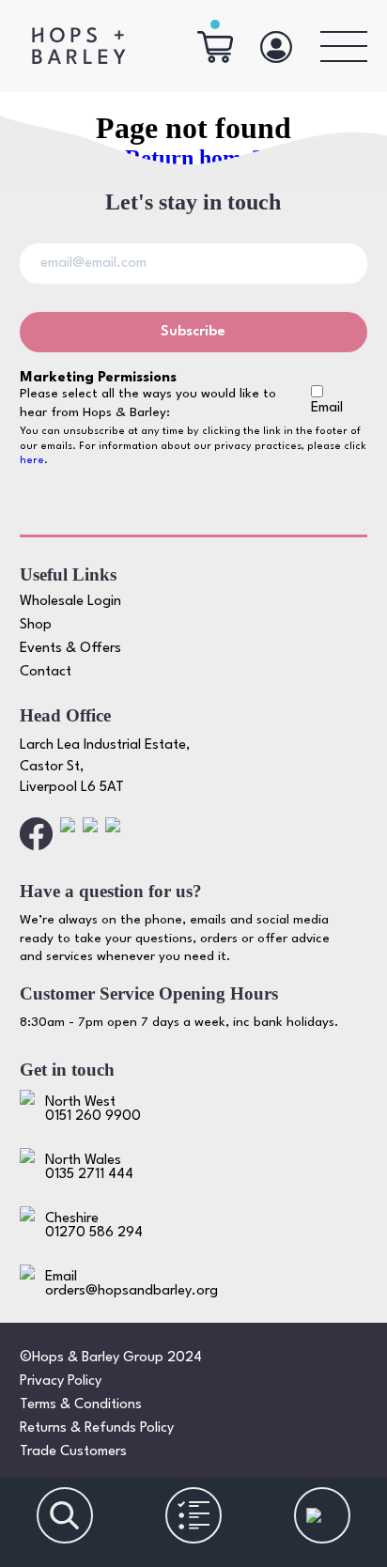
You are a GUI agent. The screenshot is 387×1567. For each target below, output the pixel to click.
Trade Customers (73, 1452)
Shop (36, 625)
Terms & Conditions (81, 1405)
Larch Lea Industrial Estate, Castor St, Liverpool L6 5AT (105, 766)
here (32, 461)
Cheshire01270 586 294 (94, 1226)
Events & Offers (70, 649)
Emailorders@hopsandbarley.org (131, 1284)
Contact (45, 672)
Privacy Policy (60, 1381)
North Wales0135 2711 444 (89, 1168)
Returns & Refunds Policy (97, 1428)
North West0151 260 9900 (93, 1109)
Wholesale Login (70, 602)
